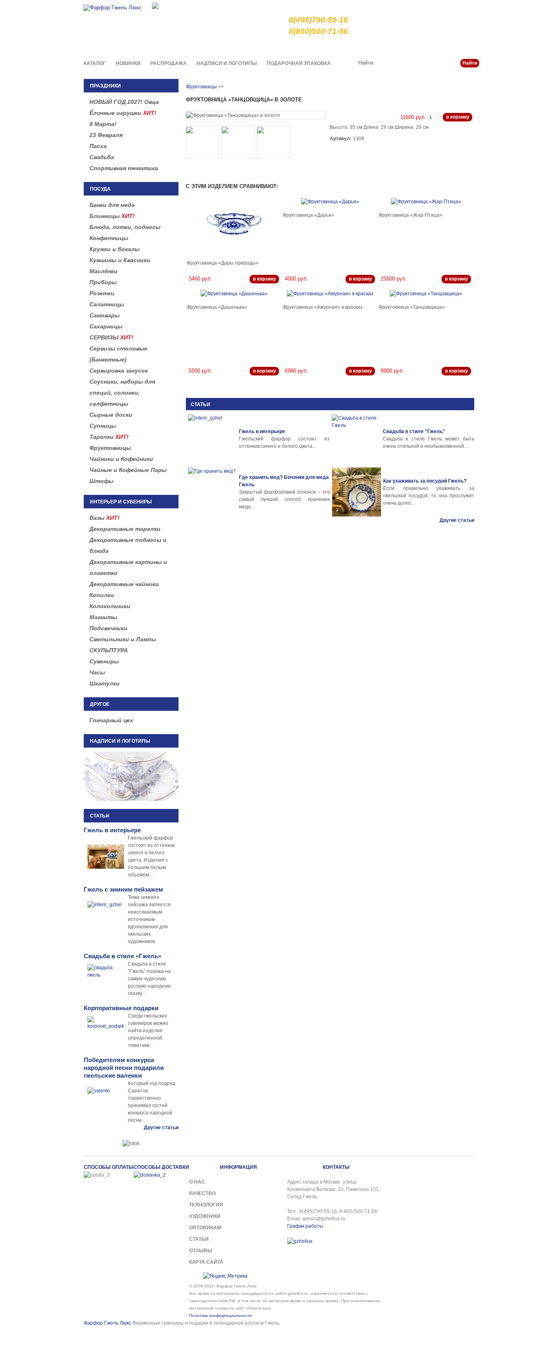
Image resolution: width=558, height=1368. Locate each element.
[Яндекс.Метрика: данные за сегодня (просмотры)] (225, 1276)
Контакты (467, 47)
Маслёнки (103, 271)
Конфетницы (108, 238)
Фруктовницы (110, 448)
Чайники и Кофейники (121, 459)
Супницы (102, 425)
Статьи (439, 47)
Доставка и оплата (371, 47)
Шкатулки (104, 683)
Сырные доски (110, 414)
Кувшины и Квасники (119, 260)
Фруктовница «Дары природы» (223, 263)
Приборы (103, 282)
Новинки (128, 63)
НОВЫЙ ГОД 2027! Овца (124, 102)
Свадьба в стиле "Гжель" (414, 431)
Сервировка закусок (118, 370)
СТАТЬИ (200, 404)
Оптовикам (205, 1228)
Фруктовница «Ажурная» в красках (323, 307)
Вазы (104, 517)
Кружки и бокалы (114, 249)
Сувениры (104, 661)
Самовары (104, 315)
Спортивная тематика (123, 168)
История (412, 47)
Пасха (98, 146)
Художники (205, 1216)
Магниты (103, 617)
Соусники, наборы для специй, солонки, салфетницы (122, 392)
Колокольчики (109, 606)
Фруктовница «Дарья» (308, 215)
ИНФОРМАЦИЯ (238, 1167)
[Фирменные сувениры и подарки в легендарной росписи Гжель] (155, 5)
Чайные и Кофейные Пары (128, 470)
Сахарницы (106, 326)
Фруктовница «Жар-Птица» (410, 215)
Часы (97, 672)
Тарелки (109, 437)
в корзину (457, 117)
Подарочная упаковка (299, 63)
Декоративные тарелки (125, 529)
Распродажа (168, 63)
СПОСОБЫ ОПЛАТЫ (109, 1167)
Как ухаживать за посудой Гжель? (424, 481)
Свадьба (101, 157)
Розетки (101, 293)
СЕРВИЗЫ (111, 337)
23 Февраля (106, 135)
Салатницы (106, 304)
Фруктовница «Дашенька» (217, 307)
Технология (206, 1205)
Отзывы (200, 1250)
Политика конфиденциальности (220, 1315)
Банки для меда (112, 205)
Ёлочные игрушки (122, 113)
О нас (302, 47)
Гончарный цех (111, 720)
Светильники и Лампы (122, 639)
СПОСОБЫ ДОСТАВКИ (161, 1167)
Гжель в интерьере (262, 431)
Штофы (101, 481)
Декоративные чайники (124, 584)
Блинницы (112, 216)
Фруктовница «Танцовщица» (412, 307)
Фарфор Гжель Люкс (107, 1323)
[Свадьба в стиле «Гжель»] (356, 438)
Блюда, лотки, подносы (125, 227)
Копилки (101, 595)
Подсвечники (108, 628)
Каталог (95, 63)
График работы (305, 1226)
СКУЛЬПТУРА (108, 650)
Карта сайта (206, 1262)
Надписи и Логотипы (226, 63)
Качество (328, 47)
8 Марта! (102, 124)
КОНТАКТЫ (336, 1167)
